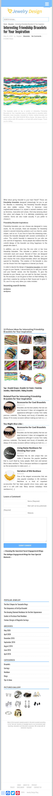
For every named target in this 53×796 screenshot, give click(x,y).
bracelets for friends (27, 388)
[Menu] (47, 4)
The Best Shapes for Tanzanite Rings (16, 604)
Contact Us (37, 787)
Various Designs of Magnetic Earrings (16, 620)
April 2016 (7, 654)
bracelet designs (13, 388)
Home (5, 24)
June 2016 (7, 650)
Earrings (6, 668)
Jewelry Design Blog (32, 792)
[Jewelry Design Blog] (26, 14)
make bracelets (15, 390)
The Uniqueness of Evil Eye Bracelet (15, 608)
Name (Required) (34, 501)
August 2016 (8, 646)
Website (30, 513)
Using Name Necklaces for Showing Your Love (29, 449)
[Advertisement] (25, 58)
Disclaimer (20, 787)
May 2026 (7, 630)
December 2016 (9, 638)
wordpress (7, 289)
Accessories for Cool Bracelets (31, 402)
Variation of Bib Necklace (29, 471)
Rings (6, 676)
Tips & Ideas (8, 680)
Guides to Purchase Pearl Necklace (15, 616)
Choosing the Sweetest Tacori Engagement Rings (24, 551)
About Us (26, 785)
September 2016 (9, 642)
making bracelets (27, 390)
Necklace (7, 672)
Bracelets (11, 24)
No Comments (36, 36)
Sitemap (29, 787)
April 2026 (7, 634)
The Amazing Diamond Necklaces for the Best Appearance (23, 612)
